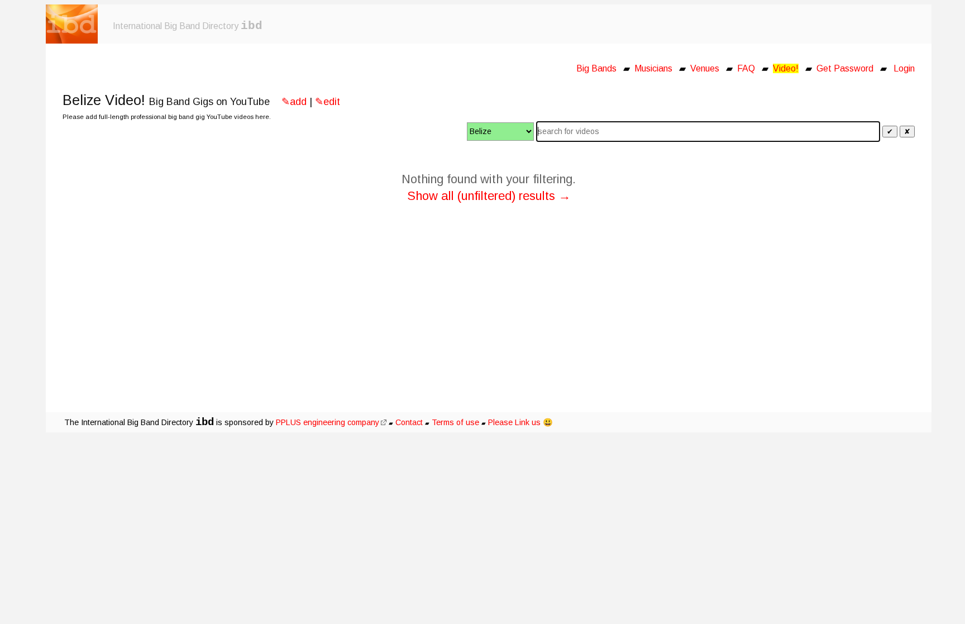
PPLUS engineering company (327, 422)
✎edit (327, 101)
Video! (786, 68)
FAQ (746, 68)
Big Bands (596, 68)
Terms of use (455, 422)
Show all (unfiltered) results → (489, 196)
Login (904, 68)
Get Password (844, 68)
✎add (294, 101)
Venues (704, 68)
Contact (409, 422)
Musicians (653, 68)
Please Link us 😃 (520, 422)
